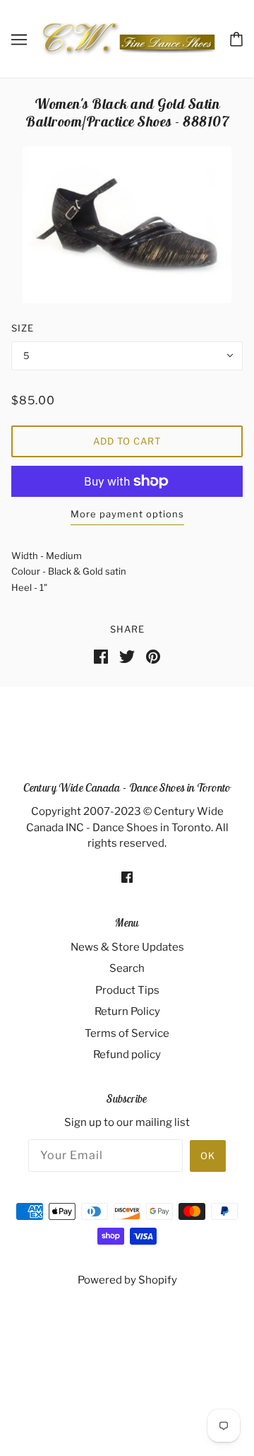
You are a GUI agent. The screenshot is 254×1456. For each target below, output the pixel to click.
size (22, 328)
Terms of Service (127, 1033)
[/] (128, 38)
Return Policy (127, 1011)
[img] (127, 877)
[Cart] (236, 38)
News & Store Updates (127, 947)
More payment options (127, 513)
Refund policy (127, 1054)
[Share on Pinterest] (153, 656)
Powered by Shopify (127, 1280)
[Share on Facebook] (101, 656)
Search (127, 968)
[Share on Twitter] (127, 656)
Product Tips (127, 990)
